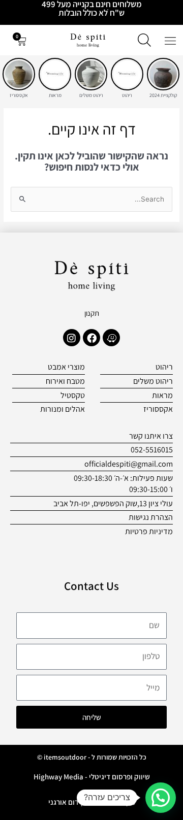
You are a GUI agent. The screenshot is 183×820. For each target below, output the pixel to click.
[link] (163, 74)
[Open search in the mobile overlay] (144, 40)
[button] (160, 797)
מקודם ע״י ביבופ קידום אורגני (91, 802)
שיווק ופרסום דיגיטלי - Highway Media (92, 776)
